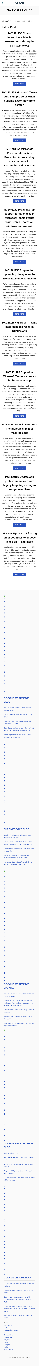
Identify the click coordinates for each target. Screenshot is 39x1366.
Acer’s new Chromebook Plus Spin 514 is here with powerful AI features (18, 863)
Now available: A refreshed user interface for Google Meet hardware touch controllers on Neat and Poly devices (19, 1003)
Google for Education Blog (18, 1145)
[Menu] (3, 3)
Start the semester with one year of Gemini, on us (19, 1159)
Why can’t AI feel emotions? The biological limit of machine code (19, 428)
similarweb (7, 1347)
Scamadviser (8, 1335)
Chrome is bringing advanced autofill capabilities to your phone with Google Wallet (17, 1299)
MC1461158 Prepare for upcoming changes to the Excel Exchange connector (19, 274)
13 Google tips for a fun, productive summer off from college (19, 1179)
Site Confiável (9, 1349)
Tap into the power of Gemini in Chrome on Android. (19, 1285)
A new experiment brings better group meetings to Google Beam (17, 736)
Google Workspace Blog (16, 700)
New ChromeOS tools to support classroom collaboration (19, 850)
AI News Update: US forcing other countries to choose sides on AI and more (19, 537)
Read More (20, 84)
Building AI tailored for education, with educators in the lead (17, 836)
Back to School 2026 (11, 1153)
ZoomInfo (7, 1342)
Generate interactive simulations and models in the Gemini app (19, 995)
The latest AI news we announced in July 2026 (18, 716)
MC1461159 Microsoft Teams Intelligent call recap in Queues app (19, 326)
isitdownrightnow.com (11, 1330)
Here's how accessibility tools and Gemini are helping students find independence (18, 843)
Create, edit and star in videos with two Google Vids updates (17, 722)
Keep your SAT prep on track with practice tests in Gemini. (19, 1172)
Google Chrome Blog (18, 1277)
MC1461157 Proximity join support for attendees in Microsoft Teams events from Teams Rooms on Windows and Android (19, 218)
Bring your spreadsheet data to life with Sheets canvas (18, 709)
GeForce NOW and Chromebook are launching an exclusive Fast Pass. (16, 856)
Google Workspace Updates (16, 986)
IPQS (5, 1328)
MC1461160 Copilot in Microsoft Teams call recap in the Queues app (19, 376)
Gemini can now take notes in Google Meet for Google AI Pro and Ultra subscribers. (19, 729)
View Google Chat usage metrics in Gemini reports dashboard (19, 1024)
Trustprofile (8, 1337)
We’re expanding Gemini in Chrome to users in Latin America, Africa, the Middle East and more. (19, 1308)
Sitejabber (7, 1340)
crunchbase (8, 1325)
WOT (5, 1332)
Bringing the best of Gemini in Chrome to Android (18, 1316)
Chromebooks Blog (16, 829)
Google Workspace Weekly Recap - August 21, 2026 (19, 1011)
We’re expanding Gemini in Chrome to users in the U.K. (19, 1291)
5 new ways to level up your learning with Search (18, 1165)
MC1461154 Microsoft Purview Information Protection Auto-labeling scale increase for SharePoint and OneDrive (19, 157)
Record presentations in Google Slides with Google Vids (19, 1018)
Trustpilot (7, 1345)
